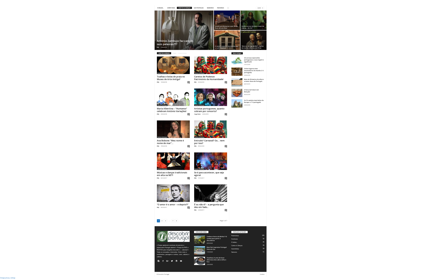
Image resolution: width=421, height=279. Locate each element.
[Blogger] (159, 261)
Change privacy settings (7, 278)
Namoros (210, 8)
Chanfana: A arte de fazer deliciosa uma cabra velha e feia (216, 260)
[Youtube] (181, 261)
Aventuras (171, 8)
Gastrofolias (199, 8)
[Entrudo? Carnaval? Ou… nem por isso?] (210, 129)
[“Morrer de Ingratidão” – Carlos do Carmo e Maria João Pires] (253, 40)
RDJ (158, 47)
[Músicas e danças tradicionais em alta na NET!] (173, 161)
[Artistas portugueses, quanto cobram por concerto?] (210, 97)
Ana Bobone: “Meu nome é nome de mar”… (170, 142)
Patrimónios (235, 236)
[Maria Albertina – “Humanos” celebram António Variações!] (173, 97)
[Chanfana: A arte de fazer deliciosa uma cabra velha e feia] (199, 261)
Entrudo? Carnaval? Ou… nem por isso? (209, 142)
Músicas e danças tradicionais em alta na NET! (172, 174)
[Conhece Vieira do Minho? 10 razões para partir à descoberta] (199, 240)
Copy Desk (197, 114)
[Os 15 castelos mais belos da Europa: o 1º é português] (236, 103)
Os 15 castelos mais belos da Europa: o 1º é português (254, 101)
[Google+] (168, 261)
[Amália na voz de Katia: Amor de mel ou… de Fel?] (253, 20)
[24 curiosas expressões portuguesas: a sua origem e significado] (236, 61)
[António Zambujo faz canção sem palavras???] (184, 30)
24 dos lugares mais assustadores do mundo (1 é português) (254, 70)
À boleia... (160, 8)
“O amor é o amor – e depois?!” (172, 204)
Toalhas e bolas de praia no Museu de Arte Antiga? (171, 78)
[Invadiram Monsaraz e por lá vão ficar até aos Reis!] (227, 20)
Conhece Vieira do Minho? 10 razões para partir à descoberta (217, 238)
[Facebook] (163, 261)
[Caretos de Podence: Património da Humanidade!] (210, 65)
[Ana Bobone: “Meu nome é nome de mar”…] (173, 129)
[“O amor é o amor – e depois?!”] (173, 193)
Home (174, 53)
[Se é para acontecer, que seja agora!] (210, 161)
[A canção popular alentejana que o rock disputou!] (227, 40)
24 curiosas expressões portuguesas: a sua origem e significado (254, 60)
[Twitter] (172, 261)
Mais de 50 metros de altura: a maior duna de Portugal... (254, 80)
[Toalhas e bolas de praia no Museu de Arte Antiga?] (173, 65)
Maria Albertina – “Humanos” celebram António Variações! (172, 110)
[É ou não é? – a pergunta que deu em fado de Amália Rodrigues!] (210, 193)
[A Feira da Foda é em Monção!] (236, 93)
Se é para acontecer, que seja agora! (209, 174)
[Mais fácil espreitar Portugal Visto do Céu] (199, 250)
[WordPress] (177, 261)
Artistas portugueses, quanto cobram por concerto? (209, 110)
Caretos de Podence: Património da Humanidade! (208, 78)
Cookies (262, 274)
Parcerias (220, 8)
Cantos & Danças (184, 8)
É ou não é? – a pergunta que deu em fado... (209, 206)
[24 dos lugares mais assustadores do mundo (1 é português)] (236, 72)
